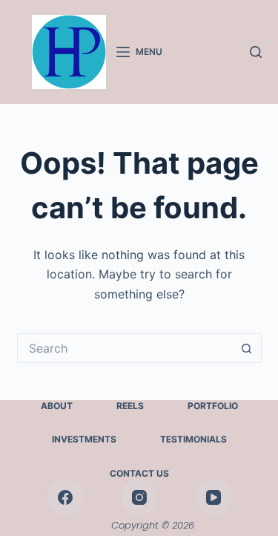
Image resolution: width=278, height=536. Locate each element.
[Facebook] (65, 497)
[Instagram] (139, 497)
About (57, 405)
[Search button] (247, 348)
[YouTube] (213, 497)
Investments (84, 439)
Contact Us (139, 473)
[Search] (256, 52)
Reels (130, 405)
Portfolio (213, 405)
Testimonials (193, 439)
